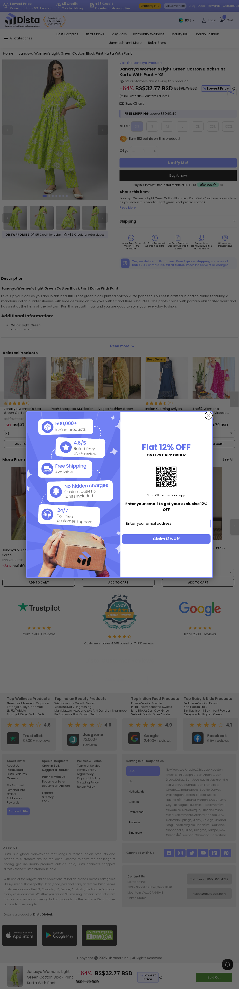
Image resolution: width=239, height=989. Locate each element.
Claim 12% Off (166, 539)
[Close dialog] (208, 415)
